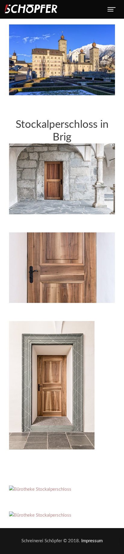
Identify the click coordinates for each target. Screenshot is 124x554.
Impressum (92, 541)
